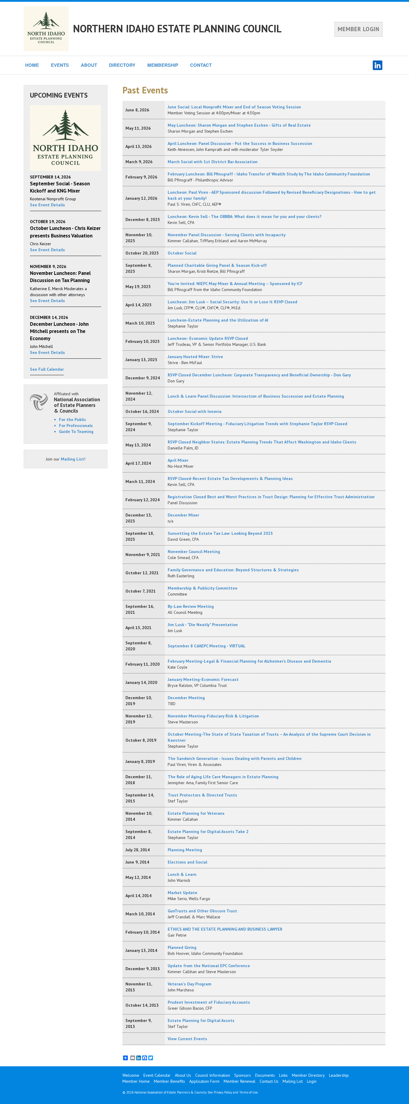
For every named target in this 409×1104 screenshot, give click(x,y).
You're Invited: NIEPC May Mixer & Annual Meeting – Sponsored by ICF (235, 283)
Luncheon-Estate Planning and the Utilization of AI (218, 320)
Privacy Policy (223, 1092)
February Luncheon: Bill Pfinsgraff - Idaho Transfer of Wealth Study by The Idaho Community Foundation (269, 174)
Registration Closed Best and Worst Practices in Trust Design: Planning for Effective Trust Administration (271, 496)
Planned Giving (182, 947)
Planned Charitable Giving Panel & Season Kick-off (217, 265)
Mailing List (72, 459)
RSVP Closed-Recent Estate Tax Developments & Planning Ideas (230, 478)
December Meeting (186, 697)
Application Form (204, 1081)
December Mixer (183, 515)
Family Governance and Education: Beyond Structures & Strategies (233, 570)
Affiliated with (77, 402)
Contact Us (269, 1081)
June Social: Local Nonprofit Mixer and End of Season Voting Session (234, 107)
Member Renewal (239, 1081)
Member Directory (308, 1075)
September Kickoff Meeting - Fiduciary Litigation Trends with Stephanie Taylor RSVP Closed (257, 423)
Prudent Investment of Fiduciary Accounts (209, 1002)
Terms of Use (248, 1092)
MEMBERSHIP (162, 65)
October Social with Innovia (195, 411)
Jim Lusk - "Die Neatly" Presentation (203, 624)
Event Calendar (157, 1075)
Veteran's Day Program (189, 984)
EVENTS (60, 65)
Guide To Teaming (76, 431)
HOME (32, 65)
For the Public (72, 419)
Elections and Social (187, 862)
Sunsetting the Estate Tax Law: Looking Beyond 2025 (220, 533)
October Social (182, 253)
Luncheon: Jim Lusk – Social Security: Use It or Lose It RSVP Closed (232, 302)
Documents (265, 1075)
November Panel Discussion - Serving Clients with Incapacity (227, 234)
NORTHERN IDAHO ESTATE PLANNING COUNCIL (177, 28)
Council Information (212, 1075)
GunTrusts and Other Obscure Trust (202, 911)
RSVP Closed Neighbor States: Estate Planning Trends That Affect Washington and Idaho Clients (262, 442)
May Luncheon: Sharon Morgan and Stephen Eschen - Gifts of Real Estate (239, 125)
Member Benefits (169, 1081)
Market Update (182, 892)
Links (283, 1075)
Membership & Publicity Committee (202, 588)
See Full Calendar (47, 369)
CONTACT (201, 65)
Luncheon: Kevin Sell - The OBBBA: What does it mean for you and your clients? (245, 216)
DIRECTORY (122, 65)
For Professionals (76, 425)
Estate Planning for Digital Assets (201, 1020)
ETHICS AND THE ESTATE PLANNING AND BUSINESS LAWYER (225, 929)
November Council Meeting (194, 551)
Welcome (130, 1075)
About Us (183, 1075)
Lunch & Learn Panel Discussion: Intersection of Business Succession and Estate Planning (256, 396)
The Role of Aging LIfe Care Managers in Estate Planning (223, 776)
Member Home (136, 1081)
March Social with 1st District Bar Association (212, 161)
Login (311, 1081)
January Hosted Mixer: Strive (195, 356)
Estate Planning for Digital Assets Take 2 (208, 831)
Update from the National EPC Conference (209, 965)
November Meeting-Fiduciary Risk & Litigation (213, 716)
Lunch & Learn (182, 874)
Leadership (339, 1075)
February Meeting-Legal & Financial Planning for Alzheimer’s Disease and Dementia (249, 661)
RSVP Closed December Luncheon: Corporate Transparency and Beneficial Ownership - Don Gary (259, 375)
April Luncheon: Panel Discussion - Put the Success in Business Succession (240, 143)
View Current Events (187, 1038)
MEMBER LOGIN (358, 29)
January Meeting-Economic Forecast (203, 679)
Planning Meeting (185, 849)
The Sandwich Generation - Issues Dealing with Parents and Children (235, 758)
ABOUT (89, 65)
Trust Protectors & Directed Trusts (202, 795)
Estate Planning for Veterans (196, 813)
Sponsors (242, 1075)
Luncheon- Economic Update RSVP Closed (208, 338)
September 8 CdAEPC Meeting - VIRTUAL (207, 646)
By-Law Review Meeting (191, 606)
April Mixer (178, 460)
